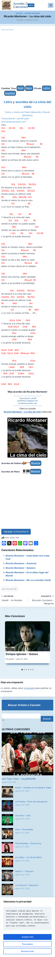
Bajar (29, 88)
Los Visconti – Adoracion (26, 885)
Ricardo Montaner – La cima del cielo (22, 412)
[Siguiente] (46, 644)
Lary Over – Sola (22, 815)
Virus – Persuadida (24, 829)
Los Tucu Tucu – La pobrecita (19, 778)
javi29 (21, 20)
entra (31, 5)
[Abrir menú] (50, 5)
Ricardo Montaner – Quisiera (20, 568)
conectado (29, 688)
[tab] (22, 669)
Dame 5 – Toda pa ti (24, 871)
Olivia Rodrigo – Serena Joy (28, 843)
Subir (20, 88)
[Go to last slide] (9, 644)
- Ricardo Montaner (31, 13)
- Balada (18, 13)
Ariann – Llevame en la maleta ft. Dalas (33, 787)
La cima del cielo (9, 589)
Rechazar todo (27, 951)
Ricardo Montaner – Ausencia (21, 563)
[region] (27, 927)
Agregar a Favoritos (16, 531)
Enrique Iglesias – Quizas (22, 654)
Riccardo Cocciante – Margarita (43, 600)
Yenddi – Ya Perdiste (11, 598)
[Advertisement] (27, 58)
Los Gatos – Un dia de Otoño (28, 857)
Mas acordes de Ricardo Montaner (27, 391)
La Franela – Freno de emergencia (31, 801)
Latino (46, 88)
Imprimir (10, 93)
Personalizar (27, 944)
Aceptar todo (27, 937)
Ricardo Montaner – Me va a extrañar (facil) (28, 580)
